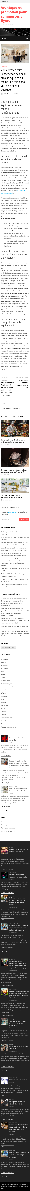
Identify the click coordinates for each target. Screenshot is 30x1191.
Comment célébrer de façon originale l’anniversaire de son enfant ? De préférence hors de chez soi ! (15, 633)
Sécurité (3, 711)
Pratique (3, 708)
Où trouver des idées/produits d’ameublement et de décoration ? (12, 496)
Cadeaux (3, 678)
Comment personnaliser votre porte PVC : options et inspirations (18, 1023)
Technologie (4, 721)
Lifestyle (3, 693)
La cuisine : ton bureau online (18, 1080)
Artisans (3, 662)
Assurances (4, 665)
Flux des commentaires (8, 828)
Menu (5, 38)
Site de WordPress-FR (7, 831)
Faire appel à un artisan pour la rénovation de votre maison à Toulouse (15, 613)
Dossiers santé (5, 681)
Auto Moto (4, 668)
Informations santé (7, 687)
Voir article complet (7, 869)
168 (6, 952)
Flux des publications (7, 825)
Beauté (3, 671)
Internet (3, 690)
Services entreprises (7, 718)
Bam (2, 1188)
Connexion (4, 822)
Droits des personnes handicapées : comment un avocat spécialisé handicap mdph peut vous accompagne (13, 555)
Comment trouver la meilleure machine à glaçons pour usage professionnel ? (14, 471)
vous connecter (13, 512)
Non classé (4, 705)
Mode (2, 699)
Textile (3, 724)
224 (6, 810)
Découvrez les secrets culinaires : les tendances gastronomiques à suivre (13, 441)
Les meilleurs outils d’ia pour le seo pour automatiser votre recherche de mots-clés (18, 928)
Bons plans (4, 66)
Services (3, 715)
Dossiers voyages (6, 684)
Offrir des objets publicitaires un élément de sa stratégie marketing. (19, 1155)
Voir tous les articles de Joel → (11, 408)
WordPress (24, 1186)
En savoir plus (6, 755)
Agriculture (4, 659)
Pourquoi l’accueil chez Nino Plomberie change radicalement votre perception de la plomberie (19, 763)
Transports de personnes (8, 727)
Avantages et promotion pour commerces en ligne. (14, 14)
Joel (7, 93)
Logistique (4, 696)
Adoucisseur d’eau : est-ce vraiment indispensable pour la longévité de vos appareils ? (12, 563)
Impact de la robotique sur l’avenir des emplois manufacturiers (12, 603)
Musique (3, 702)
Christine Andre (5, 631)
